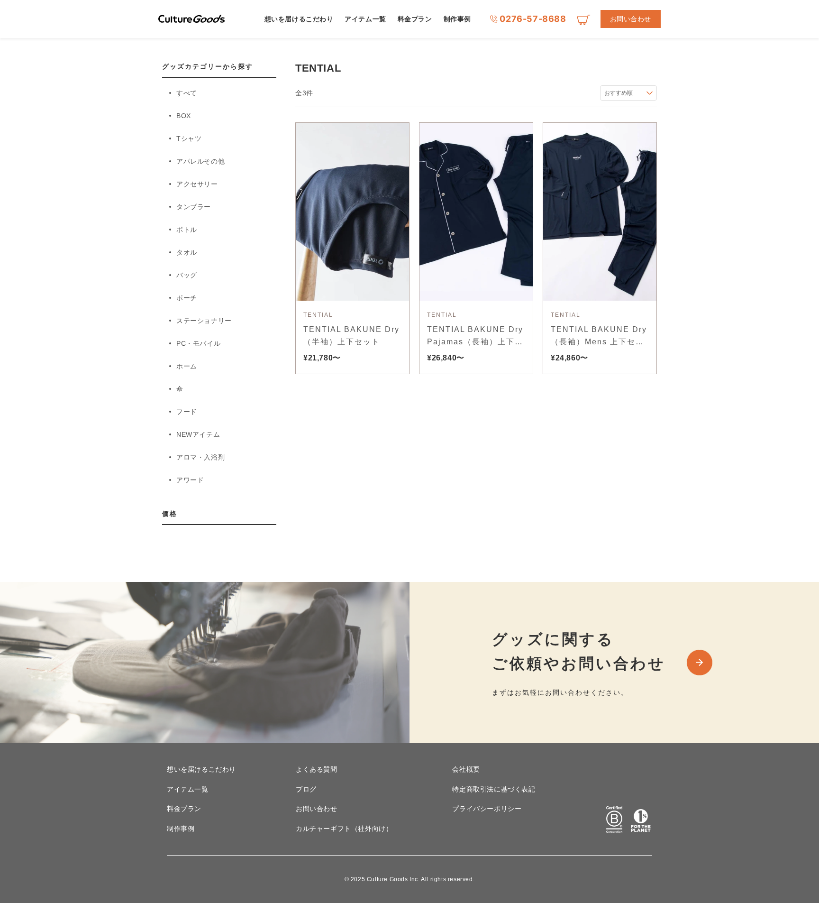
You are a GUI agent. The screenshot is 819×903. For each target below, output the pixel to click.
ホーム (186, 366)
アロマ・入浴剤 (200, 457)
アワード (190, 480)
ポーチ (186, 298)
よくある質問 (316, 769)
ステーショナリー (204, 320)
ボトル (186, 229)
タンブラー (193, 207)
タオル (186, 252)
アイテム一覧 (365, 19)
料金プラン (415, 19)
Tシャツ (188, 138)
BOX (183, 116)
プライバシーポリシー (486, 808)
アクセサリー (197, 184)
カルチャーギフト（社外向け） (344, 828)
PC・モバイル (198, 343)
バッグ (186, 275)
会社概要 (466, 769)
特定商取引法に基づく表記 (493, 789)
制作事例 (457, 19)
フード (186, 411)
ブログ (306, 789)
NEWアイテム (198, 434)
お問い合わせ (630, 19)
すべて (186, 93)
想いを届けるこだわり (299, 19)
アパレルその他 (200, 161)
